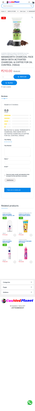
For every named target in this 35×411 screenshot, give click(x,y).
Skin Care (22, 11)
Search (31, 6)
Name (6, 159)
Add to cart (23, 76)
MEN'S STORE (12, 11)
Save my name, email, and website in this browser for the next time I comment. (17, 175)
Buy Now (10, 83)
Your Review (7, 145)
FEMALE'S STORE (5, 54)
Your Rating (7, 139)
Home (2, 11)
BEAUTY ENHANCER (18, 53)
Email (6, 166)
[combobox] (15, 6)
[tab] (4, 97)
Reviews (4, 96)
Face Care (26, 53)
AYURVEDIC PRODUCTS (7, 53)
